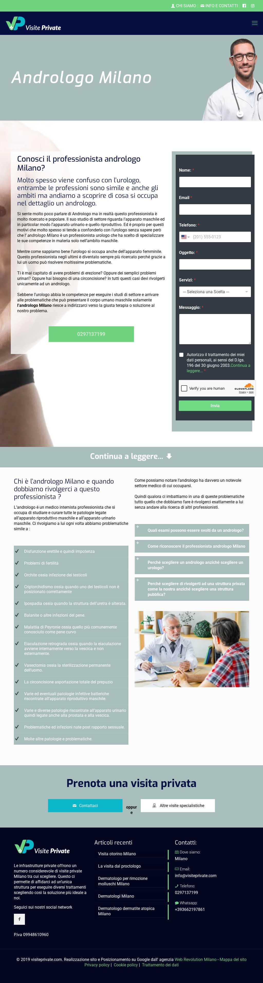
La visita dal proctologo (119, 866)
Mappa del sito (233, 959)
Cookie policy (126, 964)
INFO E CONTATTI (221, 5)
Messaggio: (191, 307)
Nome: (186, 170)
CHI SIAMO (185, 5)
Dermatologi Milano (116, 896)
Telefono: (189, 225)
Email (185, 197)
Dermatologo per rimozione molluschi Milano (122, 881)
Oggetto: (188, 252)
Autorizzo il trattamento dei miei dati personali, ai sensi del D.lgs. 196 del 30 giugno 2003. (218, 362)
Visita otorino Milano (117, 853)
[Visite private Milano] (33, 23)
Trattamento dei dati (160, 964)
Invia (215, 405)
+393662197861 (190, 909)
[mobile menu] (254, 23)
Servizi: (187, 280)
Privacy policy (97, 964)
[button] (192, 530)
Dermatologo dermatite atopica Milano (126, 911)
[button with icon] (19, 919)
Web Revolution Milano (196, 959)
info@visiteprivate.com (196, 875)
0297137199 (186, 892)
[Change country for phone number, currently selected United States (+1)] (185, 236)
